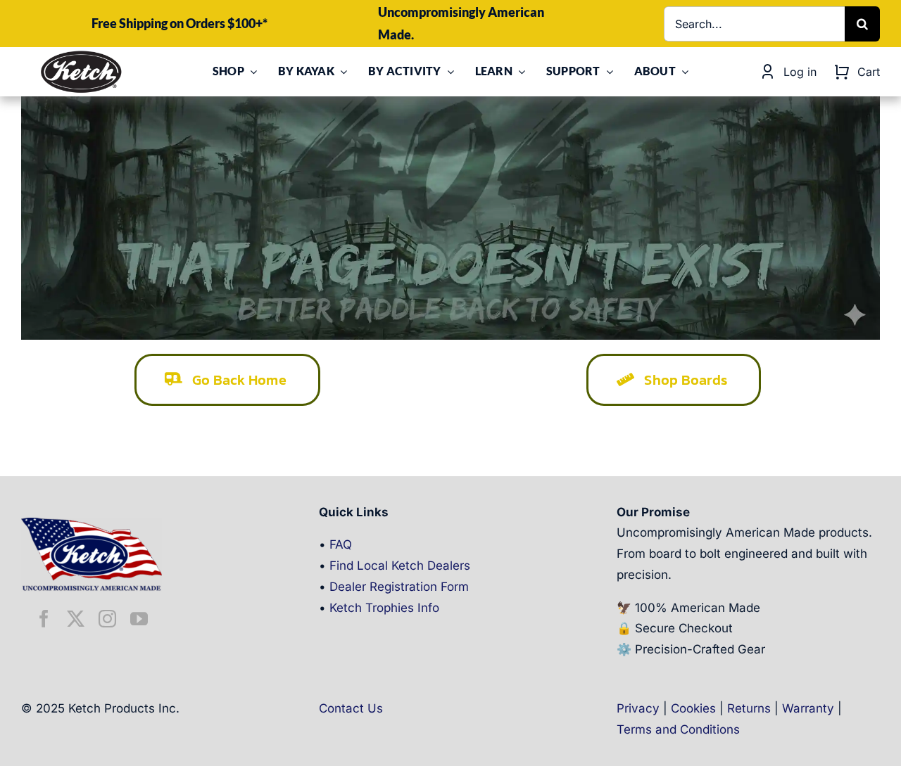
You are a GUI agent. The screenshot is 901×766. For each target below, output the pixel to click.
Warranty (808, 708)
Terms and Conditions (678, 729)
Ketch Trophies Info (384, 608)
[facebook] (44, 618)
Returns (749, 708)
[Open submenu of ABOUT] (682, 71)
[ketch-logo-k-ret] (81, 55)
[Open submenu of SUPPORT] (606, 71)
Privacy (638, 708)
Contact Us (351, 708)
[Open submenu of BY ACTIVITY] (447, 71)
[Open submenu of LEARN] (518, 71)
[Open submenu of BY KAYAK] (340, 71)
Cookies (693, 708)
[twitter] (75, 618)
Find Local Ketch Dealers (399, 565)
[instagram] (107, 618)
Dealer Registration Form (399, 587)
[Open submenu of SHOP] (250, 71)
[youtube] (139, 618)
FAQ (340, 544)
